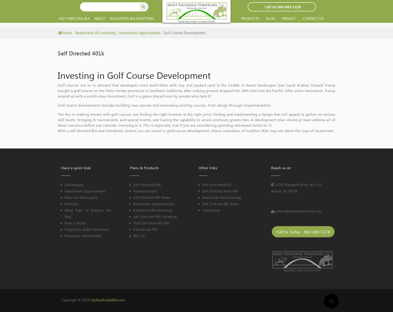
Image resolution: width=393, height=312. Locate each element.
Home (67, 33)
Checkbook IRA (145, 229)
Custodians (211, 210)
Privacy (289, 18)
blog (270, 18)
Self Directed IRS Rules (151, 197)
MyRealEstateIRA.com (108, 299)
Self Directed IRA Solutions (155, 216)
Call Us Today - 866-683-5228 (303, 232)
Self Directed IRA (74, 18)
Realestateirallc (145, 191)
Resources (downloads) (83, 235)
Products (250, 18)
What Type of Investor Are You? (88, 213)
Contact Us (313, 18)
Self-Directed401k (216, 184)
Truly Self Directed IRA (151, 223)
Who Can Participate (81, 197)
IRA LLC (139, 235)
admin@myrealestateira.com (298, 211)
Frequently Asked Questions (87, 229)
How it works (75, 223)
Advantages (74, 184)
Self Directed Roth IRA (220, 191)
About (100, 18)
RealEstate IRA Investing (132, 18)
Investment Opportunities (85, 191)
